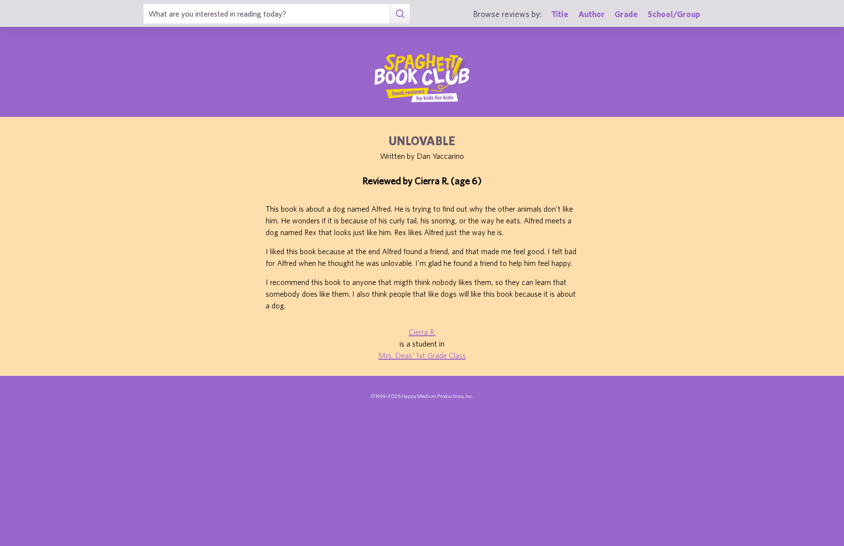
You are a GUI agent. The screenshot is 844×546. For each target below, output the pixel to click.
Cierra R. (422, 332)
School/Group (674, 14)
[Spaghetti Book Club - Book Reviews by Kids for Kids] (422, 77)
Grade (626, 14)
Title (560, 14)
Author (591, 14)
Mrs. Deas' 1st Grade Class (422, 355)
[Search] (400, 13)
